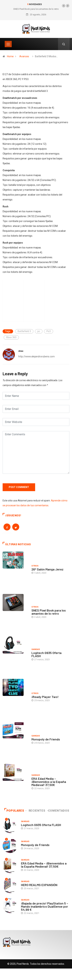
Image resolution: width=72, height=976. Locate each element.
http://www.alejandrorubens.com (36, 356)
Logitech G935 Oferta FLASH (46, 654)
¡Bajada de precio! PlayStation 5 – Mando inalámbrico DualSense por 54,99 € (44, 906)
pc (38, 331)
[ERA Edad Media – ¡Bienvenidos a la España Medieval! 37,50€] (15, 782)
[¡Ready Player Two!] (15, 697)
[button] (63, 5)
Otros (34, 566)
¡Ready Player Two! (45, 697)
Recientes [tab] (37, 810)
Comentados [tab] (58, 810)
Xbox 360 (11, 337)
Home (10, 56)
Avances (24, 56)
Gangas (35, 649)
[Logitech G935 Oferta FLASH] (15, 655)
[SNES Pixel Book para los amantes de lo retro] (15, 612)
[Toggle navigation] (8, 44)
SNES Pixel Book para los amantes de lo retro (36, 9)
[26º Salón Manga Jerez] (15, 570)
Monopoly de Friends (45, 739)
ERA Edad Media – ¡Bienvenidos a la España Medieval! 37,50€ (48, 782)
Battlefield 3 (24, 331)
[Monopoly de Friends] (15, 740)
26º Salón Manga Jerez (47, 569)
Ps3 (48, 331)
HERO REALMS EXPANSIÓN (39, 885)
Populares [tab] (15, 810)
